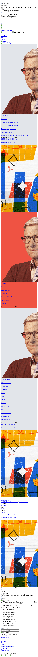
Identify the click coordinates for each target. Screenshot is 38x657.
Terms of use (5, 650)
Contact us (4, 652)
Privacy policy (5, 648)
